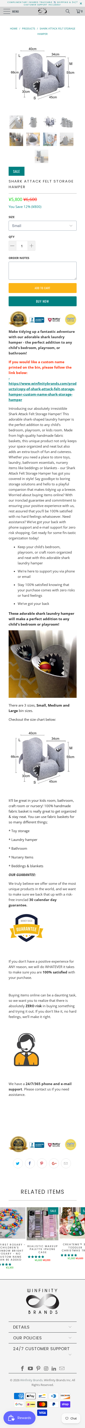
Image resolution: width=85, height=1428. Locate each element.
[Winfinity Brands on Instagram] (46, 1369)
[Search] (69, 11)
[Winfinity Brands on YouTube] (30, 1369)
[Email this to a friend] (66, 1163)
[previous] (12, 75)
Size (12, 217)
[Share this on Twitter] (18, 1163)
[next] (72, 75)
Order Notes (19, 258)
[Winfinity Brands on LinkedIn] (54, 1369)
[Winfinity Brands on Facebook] (22, 1369)
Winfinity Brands (31, 1380)
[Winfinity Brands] (42, 11)
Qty (12, 237)
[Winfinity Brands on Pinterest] (38, 1369)
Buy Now (42, 301)
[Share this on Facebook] (30, 1163)
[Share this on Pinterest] (42, 1163)
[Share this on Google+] (54, 1163)
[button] (36, 1256)
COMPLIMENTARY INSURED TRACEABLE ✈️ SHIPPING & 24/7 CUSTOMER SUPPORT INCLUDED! (42, 3)
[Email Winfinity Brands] (61, 1369)
